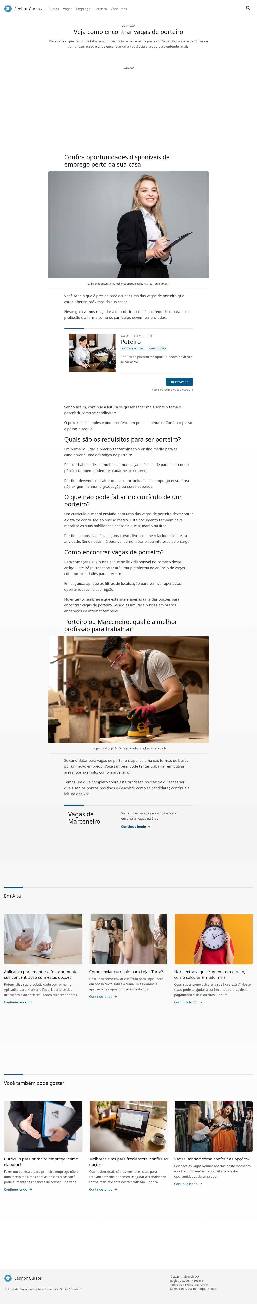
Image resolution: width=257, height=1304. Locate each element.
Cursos (53, 9)
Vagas (67, 9)
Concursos (119, 9)
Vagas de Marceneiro (84, 817)
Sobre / (65, 1289)
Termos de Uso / (49, 1289)
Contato (76, 1289)
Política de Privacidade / (21, 1289)
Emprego (83, 9)
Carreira (100, 9)
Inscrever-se (179, 382)
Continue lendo (133, 826)
